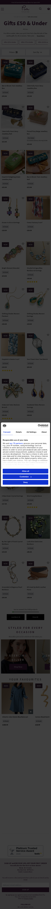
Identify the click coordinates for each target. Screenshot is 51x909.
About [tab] (44, 432)
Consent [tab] (6, 432)
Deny (25, 482)
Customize (24, 477)
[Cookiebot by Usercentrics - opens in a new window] (38, 425)
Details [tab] (19, 432)
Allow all (25, 471)
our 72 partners (16, 443)
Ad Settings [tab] (31, 432)
